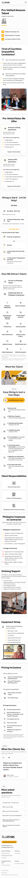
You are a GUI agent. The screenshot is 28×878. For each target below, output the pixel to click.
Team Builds (3, 857)
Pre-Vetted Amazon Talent (6, 855)
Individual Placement (5, 853)
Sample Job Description (14, 152)
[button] (25, 2)
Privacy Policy (4, 872)
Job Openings (17, 853)
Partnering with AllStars (20, 863)
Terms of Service (4, 870)
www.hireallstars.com (6, 845)
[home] (5, 2)
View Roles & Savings (5, 865)
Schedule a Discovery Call (9, 842)
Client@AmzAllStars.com (7, 847)
